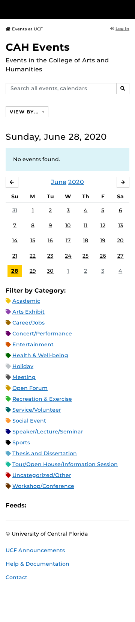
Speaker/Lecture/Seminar (47, 431)
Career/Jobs (28, 322)
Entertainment (33, 344)
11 (85, 225)
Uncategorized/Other (41, 475)
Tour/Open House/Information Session (65, 464)
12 (102, 225)
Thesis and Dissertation (44, 453)
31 (14, 210)
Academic (26, 300)
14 (15, 240)
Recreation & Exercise (42, 399)
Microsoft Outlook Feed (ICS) (48, 505)
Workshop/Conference (43, 486)
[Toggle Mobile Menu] (127, 8)
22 (33, 255)
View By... (25, 112)
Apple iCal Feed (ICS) (36, 505)
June (58, 182)
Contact (16, 577)
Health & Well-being (40, 355)
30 (50, 270)
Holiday (22, 366)
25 (85, 255)
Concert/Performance (42, 333)
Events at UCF (27, 29)
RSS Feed (61, 505)
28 (14, 270)
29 (33, 270)
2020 (76, 182)
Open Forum (30, 388)
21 (14, 255)
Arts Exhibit (28, 311)
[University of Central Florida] (57, 9)
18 (85, 240)
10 (68, 225)
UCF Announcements (35, 550)
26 (103, 255)
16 (50, 240)
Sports (21, 442)
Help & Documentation (37, 563)
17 (68, 240)
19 (102, 240)
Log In (122, 28)
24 (68, 255)
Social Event (29, 420)
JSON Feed (87, 505)
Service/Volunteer (36, 409)
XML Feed (74, 505)
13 (120, 225)
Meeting (24, 377)
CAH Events (38, 47)
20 (120, 240)
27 (120, 255)
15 (32, 240)
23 (50, 255)
